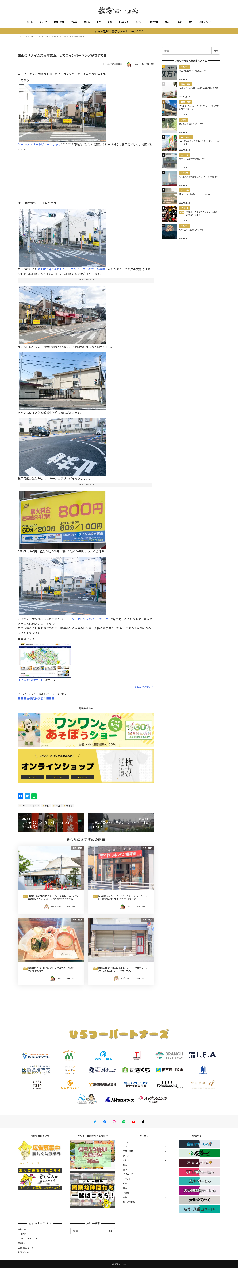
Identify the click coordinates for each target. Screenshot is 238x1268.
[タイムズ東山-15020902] (62, 446)
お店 (99, 22)
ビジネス (154, 22)
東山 (47, 805)
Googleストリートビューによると (39, 144)
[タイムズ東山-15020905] (62, 314)
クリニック (123, 22)
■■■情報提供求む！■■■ (36, 698)
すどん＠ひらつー (144, 686)
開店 (57, 805)
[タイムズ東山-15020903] (62, 585)
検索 (216, 50)
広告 (191, 22)
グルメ (74, 22)
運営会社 (22, 1243)
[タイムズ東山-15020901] (62, 519)
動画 (110, 22)
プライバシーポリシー (27, 1238)
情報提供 (22, 1229)
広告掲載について (25, 1247)
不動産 (179, 22)
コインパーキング (30, 805)
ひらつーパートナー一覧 (28, 1163)
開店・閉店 (59, 22)
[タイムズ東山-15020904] (62, 236)
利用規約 (22, 1233)
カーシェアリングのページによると (88, 619)
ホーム (30, 22)
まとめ (87, 22)
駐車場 (69, 805)
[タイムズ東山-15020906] (62, 112)
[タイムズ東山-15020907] (62, 380)
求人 (167, 22)
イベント (139, 22)
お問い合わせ (205, 22)
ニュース (43, 22)
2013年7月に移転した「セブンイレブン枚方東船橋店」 (72, 269)
